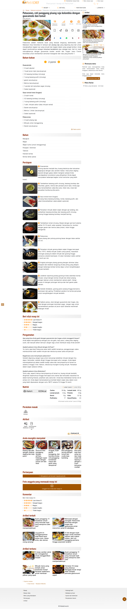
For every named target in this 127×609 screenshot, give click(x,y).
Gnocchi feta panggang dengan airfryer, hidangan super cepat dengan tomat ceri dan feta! (41, 457)
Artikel (62, 7)
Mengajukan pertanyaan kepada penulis (52, 476)
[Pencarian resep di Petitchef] (94, 3)
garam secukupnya (30, 80)
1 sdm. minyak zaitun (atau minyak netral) (38, 104)
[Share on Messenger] (60, 38)
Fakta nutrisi (76, 129)
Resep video (27, 593)
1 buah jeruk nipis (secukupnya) (35, 71)
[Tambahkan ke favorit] (54, 30)
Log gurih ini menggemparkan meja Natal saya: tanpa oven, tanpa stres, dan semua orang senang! (36, 537)
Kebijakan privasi (70, 593)
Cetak (101, 86)
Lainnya (99, 7)
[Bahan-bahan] (2, 304)
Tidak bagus (36, 330)
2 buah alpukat (29, 68)
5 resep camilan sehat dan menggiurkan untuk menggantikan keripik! (43, 555)
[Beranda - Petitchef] (23, 10)
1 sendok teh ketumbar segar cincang (37, 86)
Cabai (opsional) (29, 89)
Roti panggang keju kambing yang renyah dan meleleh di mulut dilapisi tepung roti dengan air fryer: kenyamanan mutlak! (79, 459)
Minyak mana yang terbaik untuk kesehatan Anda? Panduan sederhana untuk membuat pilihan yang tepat (36, 570)
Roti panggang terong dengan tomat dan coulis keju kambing (67, 454)
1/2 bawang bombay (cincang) (34, 74)
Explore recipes (28, 581)
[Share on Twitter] (72, 38)
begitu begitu (37, 327)
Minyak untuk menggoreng (33, 123)
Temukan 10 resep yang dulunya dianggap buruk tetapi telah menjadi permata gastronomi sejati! (66, 570)
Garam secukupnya (30, 107)
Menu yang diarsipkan (91, 86)
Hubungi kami (69, 590)
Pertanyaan (81, 7)
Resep (45, 7)
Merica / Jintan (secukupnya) (34, 110)
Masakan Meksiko (41, 583)
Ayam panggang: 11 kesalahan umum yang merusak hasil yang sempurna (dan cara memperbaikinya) (36, 523)
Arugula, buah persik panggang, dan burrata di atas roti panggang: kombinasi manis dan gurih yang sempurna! (54, 458)
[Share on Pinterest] (78, 38)
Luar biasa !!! (37, 320)
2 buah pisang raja (30, 120)
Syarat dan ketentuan (71, 595)
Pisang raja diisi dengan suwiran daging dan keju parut (28, 453)
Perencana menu (92, 78)
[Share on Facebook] (54, 38)
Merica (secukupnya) (31, 83)
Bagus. (34, 325)
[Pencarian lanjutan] (97, 4)
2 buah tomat (28, 95)
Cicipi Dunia (30, 583)
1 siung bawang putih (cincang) (35, 77)
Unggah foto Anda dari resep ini (52, 489)
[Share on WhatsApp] (66, 38)
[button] (25, 30)
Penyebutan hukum (70, 598)
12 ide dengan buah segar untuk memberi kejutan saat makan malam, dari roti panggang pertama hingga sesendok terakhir (66, 537)
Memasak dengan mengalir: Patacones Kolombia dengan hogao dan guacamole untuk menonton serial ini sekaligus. (66, 523)
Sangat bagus (37, 322)
